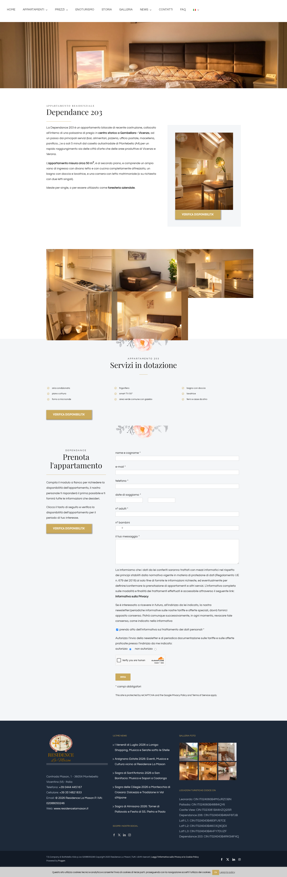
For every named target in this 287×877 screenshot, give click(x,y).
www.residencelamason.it (71, 808)
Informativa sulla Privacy (131, 596)
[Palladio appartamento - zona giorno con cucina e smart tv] (227, 771)
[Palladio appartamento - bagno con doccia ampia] (227, 751)
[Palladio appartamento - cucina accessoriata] (208, 751)
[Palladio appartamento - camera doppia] (188, 771)
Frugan (61, 861)
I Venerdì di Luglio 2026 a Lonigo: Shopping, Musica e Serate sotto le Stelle (142, 747)
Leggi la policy (227, 872)
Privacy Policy (179, 695)
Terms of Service (201, 695)
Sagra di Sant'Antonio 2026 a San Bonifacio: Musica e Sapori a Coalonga (141, 775)
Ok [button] (215, 872)
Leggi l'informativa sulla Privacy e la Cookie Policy (175, 857)
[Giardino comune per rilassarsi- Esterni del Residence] (188, 751)
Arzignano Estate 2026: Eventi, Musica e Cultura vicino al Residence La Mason (141, 761)
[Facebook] (114, 835)
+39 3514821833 (70, 792)
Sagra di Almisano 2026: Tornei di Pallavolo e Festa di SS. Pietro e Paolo (140, 809)
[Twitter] (119, 835)
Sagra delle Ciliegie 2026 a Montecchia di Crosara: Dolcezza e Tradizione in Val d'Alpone (142, 792)
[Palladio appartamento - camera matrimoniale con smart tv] (208, 771)
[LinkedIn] (124, 835)
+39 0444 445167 (70, 787)
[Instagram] (129, 835)
